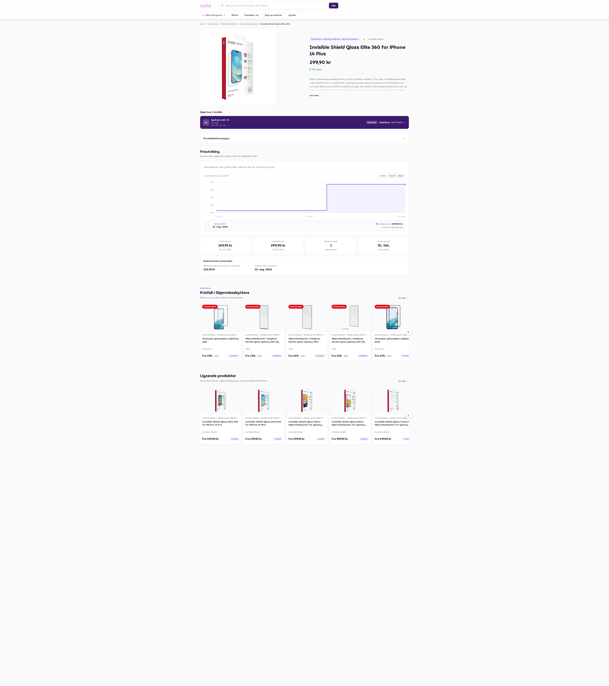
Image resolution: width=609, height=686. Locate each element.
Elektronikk (213, 24)
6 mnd (392, 175)
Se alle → (403, 298)
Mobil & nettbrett (229, 24)
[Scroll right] (408, 332)
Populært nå (251, 15)
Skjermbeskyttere (249, 24)
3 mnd (383, 175)
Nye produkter (273, 15)
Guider (292, 15)
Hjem (202, 24)
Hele (400, 175)
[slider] (310, 197)
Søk (333, 5)
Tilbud (234, 15)
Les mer (314, 95)
